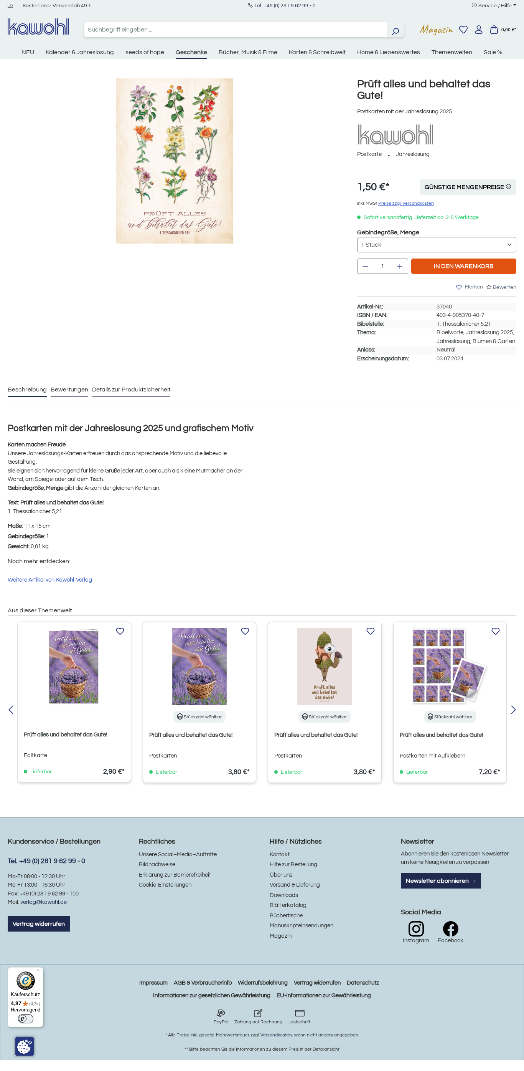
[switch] (25, 1018)
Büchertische (286, 915)
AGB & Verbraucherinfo (203, 983)
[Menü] (38, 971)
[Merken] (120, 631)
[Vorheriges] (10, 710)
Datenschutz (363, 983)
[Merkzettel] (463, 29)
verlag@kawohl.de (43, 902)
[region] (174, 168)
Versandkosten (276, 1035)
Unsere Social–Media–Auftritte (178, 854)
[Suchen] (395, 29)
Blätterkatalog (288, 905)
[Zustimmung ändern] (24, 1046)
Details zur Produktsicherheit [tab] (131, 389)
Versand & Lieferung (295, 885)
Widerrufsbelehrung (263, 983)
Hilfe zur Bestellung (293, 864)
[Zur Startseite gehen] (38, 26)
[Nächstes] (513, 710)
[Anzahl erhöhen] (400, 266)
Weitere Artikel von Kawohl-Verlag (50, 580)
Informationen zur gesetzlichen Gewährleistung (211, 995)
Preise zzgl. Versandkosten (406, 203)
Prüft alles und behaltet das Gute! (65, 735)
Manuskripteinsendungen (301, 925)
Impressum (153, 983)
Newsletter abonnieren (438, 881)
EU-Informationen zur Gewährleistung (324, 995)
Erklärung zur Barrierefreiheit (175, 875)
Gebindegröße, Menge (388, 232)
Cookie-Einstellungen (165, 885)
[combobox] (235, 29)
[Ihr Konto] (478, 29)
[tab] (27, 390)
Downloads (284, 895)
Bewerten (504, 287)
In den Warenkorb (464, 266)
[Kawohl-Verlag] (395, 134)
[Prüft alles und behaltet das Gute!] (174, 161)
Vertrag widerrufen (39, 924)
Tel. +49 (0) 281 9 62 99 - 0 (285, 5)
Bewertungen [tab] (69, 389)
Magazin (436, 29)
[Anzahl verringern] (365, 266)
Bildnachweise (157, 864)
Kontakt (280, 854)
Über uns (281, 875)
